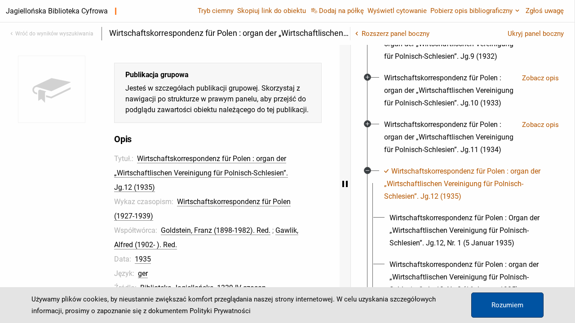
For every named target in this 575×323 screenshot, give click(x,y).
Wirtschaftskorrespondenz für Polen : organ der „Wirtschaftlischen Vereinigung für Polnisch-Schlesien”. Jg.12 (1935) (201, 173)
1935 (143, 259)
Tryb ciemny (216, 11)
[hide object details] (345, 184)
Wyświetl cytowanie (397, 11)
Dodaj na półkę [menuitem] (341, 11)
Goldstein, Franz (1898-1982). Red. (215, 230)
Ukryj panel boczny (536, 34)
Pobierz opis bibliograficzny (471, 11)
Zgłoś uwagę (545, 11)
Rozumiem (507, 305)
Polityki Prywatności (220, 311)
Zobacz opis (540, 78)
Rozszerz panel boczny (395, 34)
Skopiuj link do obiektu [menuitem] (271, 11)
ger (143, 273)
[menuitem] (449, 90)
